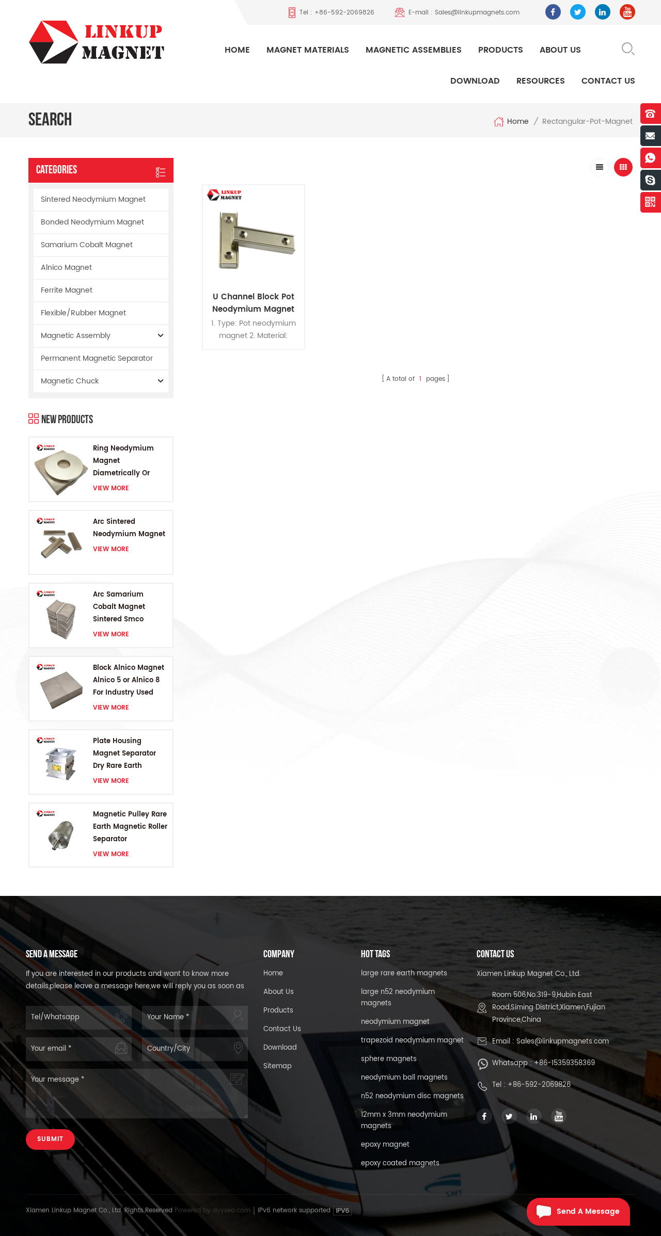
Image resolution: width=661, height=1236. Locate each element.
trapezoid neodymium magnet (412, 1040)
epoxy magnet (385, 1144)
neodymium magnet (395, 1022)
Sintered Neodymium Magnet (93, 199)
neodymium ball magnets (404, 1077)
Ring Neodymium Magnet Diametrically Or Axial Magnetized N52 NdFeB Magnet (126, 461)
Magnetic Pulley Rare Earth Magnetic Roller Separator (130, 827)
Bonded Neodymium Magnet (92, 222)
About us (278, 992)
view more (111, 488)
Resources (540, 81)
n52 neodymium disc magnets (412, 1096)
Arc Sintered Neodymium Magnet (129, 528)
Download (475, 81)
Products (500, 50)
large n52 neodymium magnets (398, 998)
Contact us (282, 1029)
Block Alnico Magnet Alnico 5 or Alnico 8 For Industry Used (128, 680)
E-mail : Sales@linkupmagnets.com (464, 13)
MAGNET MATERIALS (307, 50)
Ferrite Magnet (66, 290)
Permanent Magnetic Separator (97, 358)
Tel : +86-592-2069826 (337, 13)
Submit (50, 1139)
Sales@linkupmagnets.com (562, 1041)
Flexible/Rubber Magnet (83, 313)
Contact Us (608, 81)
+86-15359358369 (564, 1063)
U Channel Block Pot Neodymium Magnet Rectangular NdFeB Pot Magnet (253, 303)
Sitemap (277, 1066)
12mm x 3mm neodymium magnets (404, 1121)
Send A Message (588, 1211)
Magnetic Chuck (70, 381)
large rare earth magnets (404, 973)
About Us (560, 50)
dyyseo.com (233, 1210)
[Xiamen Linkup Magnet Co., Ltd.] (105, 42)
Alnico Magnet (66, 268)
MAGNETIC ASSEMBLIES (414, 50)
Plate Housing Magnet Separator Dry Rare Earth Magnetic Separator (127, 754)
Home (237, 50)
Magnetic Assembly (76, 336)
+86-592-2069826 (539, 1085)
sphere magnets (389, 1059)
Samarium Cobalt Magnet (87, 245)
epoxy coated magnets (400, 1163)
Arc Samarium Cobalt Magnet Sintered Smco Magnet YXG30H (121, 607)
